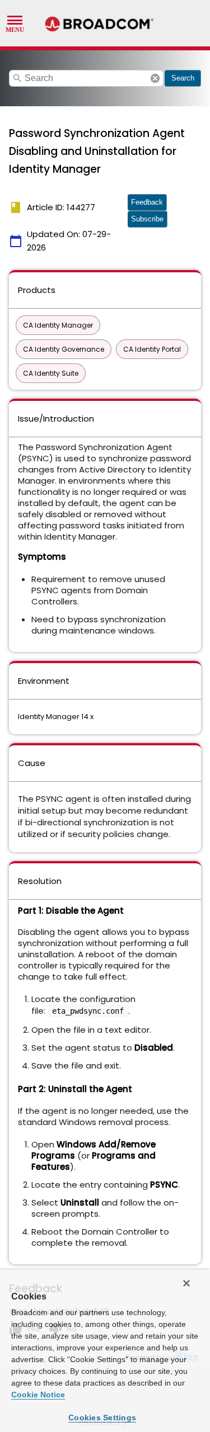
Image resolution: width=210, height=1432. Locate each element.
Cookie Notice (38, 1394)
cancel (155, 78)
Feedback (147, 202)
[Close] (186, 1283)
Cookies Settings (102, 1417)
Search (182, 78)
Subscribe (147, 219)
